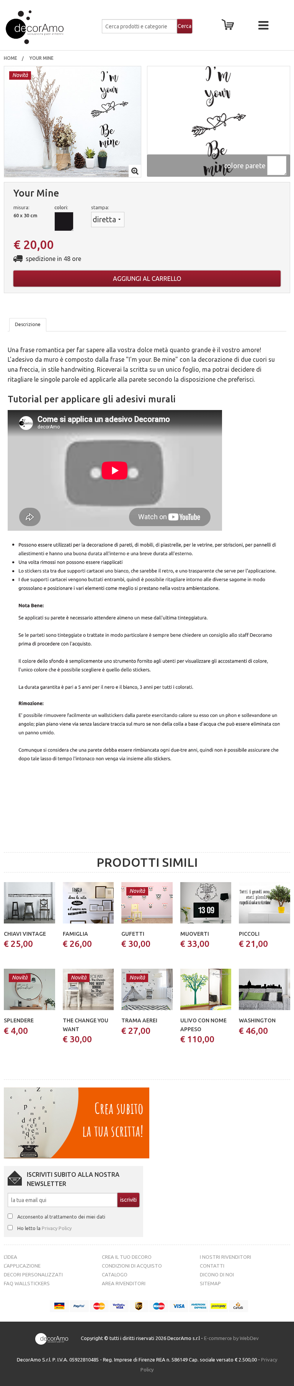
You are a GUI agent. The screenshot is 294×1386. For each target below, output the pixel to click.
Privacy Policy (57, 1228)
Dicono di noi (217, 1274)
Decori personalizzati (33, 1274)
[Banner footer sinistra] (76, 1122)
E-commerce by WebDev (231, 1338)
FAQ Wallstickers (27, 1283)
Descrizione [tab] (28, 324)
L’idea (10, 1257)
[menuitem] (10, 58)
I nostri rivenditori (225, 1257)
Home (10, 58)
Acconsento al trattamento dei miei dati (61, 1216)
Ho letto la (44, 1228)
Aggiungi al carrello (147, 278)
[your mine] (72, 121)
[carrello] (229, 26)
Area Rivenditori (123, 1283)
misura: (21, 207)
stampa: (100, 207)
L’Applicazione (22, 1265)
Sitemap (210, 1283)
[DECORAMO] (50, 27)
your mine (42, 58)
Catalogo (114, 1274)
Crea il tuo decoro (127, 1257)
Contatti (212, 1265)
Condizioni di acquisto (132, 1265)
